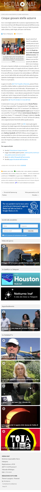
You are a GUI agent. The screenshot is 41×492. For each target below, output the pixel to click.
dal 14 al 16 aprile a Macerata (20, 84)
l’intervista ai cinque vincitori (18, 150)
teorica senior (21, 155)
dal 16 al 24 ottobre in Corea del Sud (19, 100)
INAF (9, 171)
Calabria (18, 171)
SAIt (24, 124)
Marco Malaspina (8, 34)
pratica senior (12, 155)
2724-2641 (8, 472)
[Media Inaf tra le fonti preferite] (20, 214)
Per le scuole (12, 173)
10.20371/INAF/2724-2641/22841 (27, 182)
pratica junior (29, 152)
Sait (21, 173)
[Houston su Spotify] (20, 286)
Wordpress (7, 481)
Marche (30, 171)
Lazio (25, 171)
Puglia (18, 173)
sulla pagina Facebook (23, 178)
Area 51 (4, 486)
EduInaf (5, 171)
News (11, 171)
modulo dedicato (9, 182)
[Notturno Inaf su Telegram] (20, 301)
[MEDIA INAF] (20, 6)
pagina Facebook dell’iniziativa (18, 159)
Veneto (25, 173)
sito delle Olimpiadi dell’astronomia (19, 157)
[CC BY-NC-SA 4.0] (23, 165)
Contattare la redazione (9, 484)
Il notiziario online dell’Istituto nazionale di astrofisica (20, 7)
